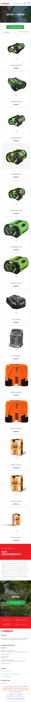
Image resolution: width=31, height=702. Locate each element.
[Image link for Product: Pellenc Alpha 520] (16, 411)
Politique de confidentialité (15, 698)
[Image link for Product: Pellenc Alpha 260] (16, 374)
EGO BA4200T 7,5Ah (16, 210)
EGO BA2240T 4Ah (16, 101)
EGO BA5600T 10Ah (16, 247)
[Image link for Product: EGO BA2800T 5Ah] (16, 120)
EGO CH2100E (16, 319)
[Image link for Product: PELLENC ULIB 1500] (16, 483)
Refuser (20, 694)
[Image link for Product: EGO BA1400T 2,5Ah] (16, 47)
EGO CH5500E (16, 356)
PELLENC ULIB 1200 (16, 465)
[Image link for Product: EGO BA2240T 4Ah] (16, 84)
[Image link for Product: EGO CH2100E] (16, 302)
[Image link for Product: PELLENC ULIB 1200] (16, 447)
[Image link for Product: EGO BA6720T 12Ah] (16, 265)
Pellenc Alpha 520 (16, 428)
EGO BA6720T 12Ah (16, 283)
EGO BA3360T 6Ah (16, 174)
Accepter (11, 694)
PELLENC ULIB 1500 (16, 501)
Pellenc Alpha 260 (16, 392)
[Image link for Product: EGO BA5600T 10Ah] (16, 229)
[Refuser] (28, 693)
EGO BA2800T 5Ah (16, 138)
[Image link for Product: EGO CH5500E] (16, 338)
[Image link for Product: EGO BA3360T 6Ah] (16, 156)
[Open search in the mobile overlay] (25, 3)
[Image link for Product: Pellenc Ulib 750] (16, 520)
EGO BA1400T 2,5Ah (16, 65)
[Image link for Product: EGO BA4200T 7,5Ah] (16, 193)
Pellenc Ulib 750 (16, 537)
